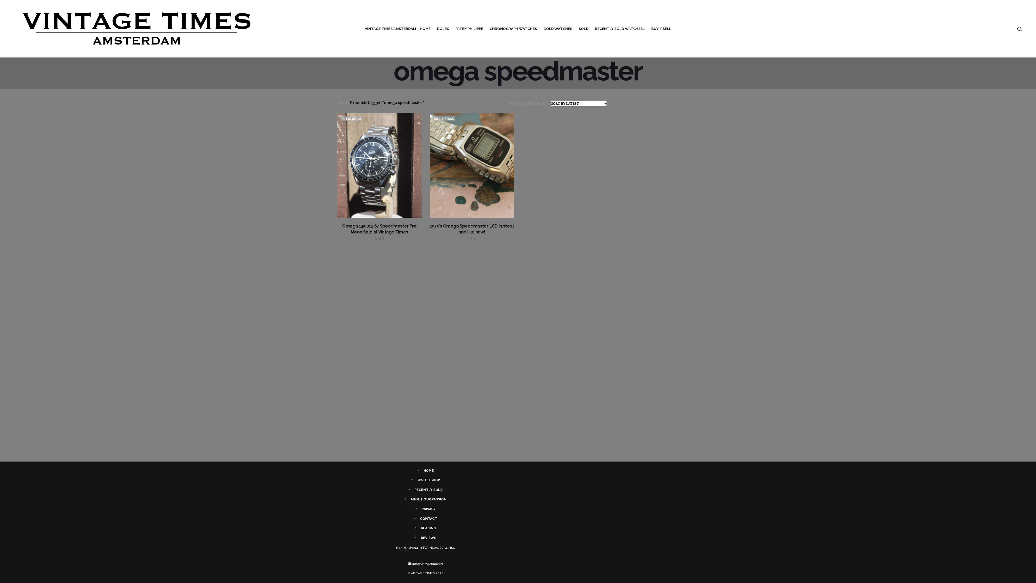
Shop (342, 102)
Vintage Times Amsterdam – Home (398, 29)
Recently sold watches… (620, 29)
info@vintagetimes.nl (427, 564)
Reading (428, 528)
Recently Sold (428, 490)
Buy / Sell (661, 29)
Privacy (429, 509)
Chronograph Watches (513, 29)
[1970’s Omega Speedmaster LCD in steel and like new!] (472, 165)
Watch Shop (428, 480)
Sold (583, 29)
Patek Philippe (469, 29)
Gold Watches (557, 29)
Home (429, 471)
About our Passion (429, 499)
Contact (428, 519)
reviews (428, 538)
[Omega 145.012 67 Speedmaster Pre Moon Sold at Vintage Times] (379, 165)
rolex (443, 29)
